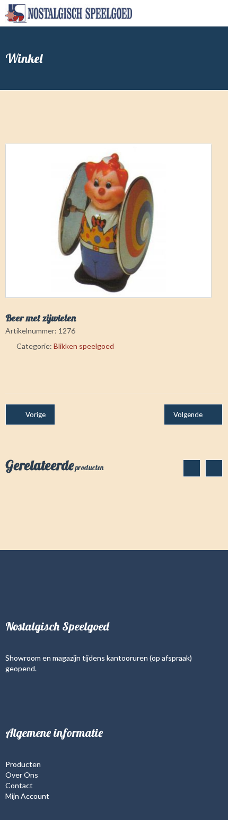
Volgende (188, 414)
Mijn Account (27, 795)
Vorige (35, 414)
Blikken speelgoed (84, 345)
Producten (23, 764)
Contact (19, 785)
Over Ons (21, 774)
